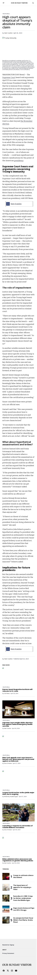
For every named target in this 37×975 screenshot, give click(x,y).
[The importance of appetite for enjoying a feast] (5, 887)
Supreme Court (8, 77)
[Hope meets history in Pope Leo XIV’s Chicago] (5, 909)
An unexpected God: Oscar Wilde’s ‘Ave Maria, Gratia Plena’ (23, 920)
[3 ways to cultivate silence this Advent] (5, 876)
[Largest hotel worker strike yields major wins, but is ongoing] (18, 779)
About (4, 949)
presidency (18, 161)
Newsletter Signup (8, 945)
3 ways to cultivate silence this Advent (23, 876)
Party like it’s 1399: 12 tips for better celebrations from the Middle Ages (23, 898)
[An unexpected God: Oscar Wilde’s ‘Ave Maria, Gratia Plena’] (5, 920)
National (6, 13)
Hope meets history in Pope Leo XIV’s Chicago (23, 909)
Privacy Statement (8, 953)
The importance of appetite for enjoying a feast (22, 887)
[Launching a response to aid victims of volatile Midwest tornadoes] (18, 812)
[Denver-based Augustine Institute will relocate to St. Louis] (18, 676)
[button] (3, 3)
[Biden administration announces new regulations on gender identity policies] (18, 846)
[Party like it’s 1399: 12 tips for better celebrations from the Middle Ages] (5, 898)
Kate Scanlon (16, 204)
